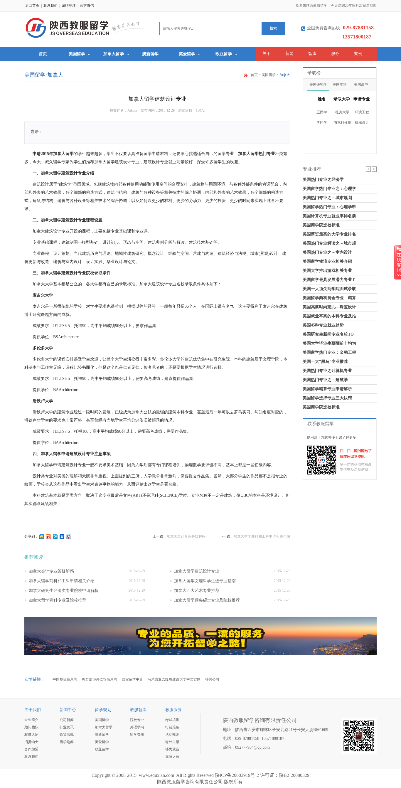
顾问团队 (31, 727)
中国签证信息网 (65, 679)
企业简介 (31, 720)
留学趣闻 (67, 742)
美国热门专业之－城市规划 (327, 198)
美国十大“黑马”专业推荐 (325, 361)
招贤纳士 (31, 742)
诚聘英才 (69, 6)
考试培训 (172, 720)
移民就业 (172, 749)
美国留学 (77, 54)
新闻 (289, 53)
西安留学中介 (132, 679)
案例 (358, 53)
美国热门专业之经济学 (323, 179)
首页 (43, 54)
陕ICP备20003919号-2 (237, 775)
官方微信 (87, 6)
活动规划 (172, 735)
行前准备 (172, 727)
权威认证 (31, 735)
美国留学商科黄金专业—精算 (329, 298)
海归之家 (172, 757)
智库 (312, 53)
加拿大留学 (113, 54)
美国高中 (361, 84)
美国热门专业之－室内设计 (327, 252)
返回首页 (32, 6)
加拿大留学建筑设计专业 (196, 571)
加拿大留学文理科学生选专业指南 (205, 581)
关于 (266, 53)
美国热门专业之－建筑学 (325, 380)
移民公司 (212, 679)
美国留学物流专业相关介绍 (327, 261)
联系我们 (50, 6)
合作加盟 (31, 749)
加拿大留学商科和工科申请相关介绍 (262, 536)
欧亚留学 (223, 54)
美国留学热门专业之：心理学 (329, 188)
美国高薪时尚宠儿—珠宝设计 (329, 307)
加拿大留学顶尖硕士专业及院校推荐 (207, 600)
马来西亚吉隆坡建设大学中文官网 (174, 679)
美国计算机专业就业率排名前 (329, 216)
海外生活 (172, 742)
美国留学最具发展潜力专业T (329, 279)
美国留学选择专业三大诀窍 (327, 398)
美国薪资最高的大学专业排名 (329, 234)
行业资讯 (67, 727)
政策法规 (67, 735)
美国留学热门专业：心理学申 (329, 207)
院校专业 (137, 720)
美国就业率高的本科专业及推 (329, 316)
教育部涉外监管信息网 (99, 679)
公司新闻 (67, 720)
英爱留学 (187, 54)
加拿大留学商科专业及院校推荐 (57, 600)
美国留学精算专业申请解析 (327, 389)
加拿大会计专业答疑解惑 (186, 536)
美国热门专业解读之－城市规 (329, 243)
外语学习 (137, 727)
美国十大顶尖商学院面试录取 (329, 289)
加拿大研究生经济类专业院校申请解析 (64, 590)
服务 (335, 53)
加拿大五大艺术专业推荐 (196, 590)
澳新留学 (150, 54)
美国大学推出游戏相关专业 (327, 270)
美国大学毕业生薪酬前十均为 (329, 343)
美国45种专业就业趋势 (323, 325)
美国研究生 (318, 84)
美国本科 (340, 84)
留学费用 (137, 735)
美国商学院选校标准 (321, 225)
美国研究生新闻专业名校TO (328, 334)
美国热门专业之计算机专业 (327, 370)
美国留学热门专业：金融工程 (329, 352)
